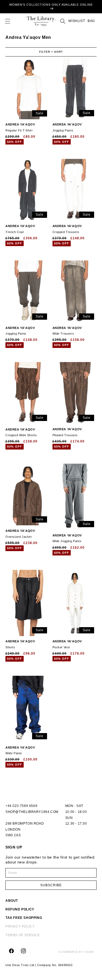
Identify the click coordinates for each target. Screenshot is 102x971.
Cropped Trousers (67, 229)
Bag (90, 21)
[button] (7, 21)
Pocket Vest (67, 644)
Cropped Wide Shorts (21, 432)
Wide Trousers (67, 331)
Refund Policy (19, 909)
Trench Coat (20, 229)
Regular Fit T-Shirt (20, 127)
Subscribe (51, 885)
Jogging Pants (67, 127)
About (11, 901)
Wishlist (76, 21)
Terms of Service (22, 935)
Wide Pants (20, 750)
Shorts (20, 644)
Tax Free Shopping (23, 918)
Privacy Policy (20, 926)
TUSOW (89, 952)
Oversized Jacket (20, 534)
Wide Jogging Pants (67, 538)
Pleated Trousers (67, 432)
